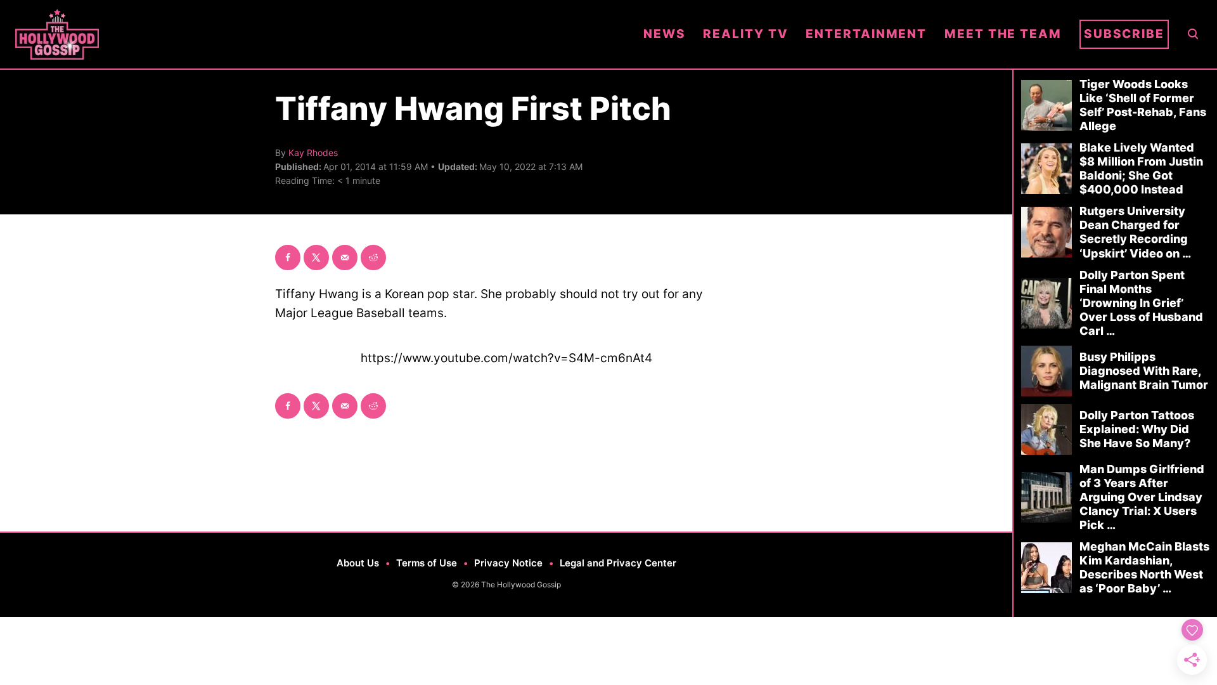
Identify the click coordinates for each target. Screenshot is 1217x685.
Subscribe (1124, 34)
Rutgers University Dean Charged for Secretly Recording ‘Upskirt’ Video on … (1135, 231)
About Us (358, 563)
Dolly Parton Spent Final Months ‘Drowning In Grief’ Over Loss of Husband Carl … (1141, 302)
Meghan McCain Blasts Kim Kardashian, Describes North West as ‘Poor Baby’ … (1144, 567)
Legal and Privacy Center (618, 563)
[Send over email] (344, 257)
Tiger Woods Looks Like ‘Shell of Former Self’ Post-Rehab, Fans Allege (1142, 105)
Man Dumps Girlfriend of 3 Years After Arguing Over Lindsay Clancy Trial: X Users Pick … (1141, 497)
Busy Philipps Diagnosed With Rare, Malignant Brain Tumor (1143, 370)
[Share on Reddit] (373, 257)
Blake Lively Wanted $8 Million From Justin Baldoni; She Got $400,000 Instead (1141, 168)
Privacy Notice (508, 563)
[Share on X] (316, 257)
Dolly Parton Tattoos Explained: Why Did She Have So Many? (1136, 429)
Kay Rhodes (313, 152)
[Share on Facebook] (287, 257)
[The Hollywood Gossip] (320, 34)
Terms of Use (426, 563)
